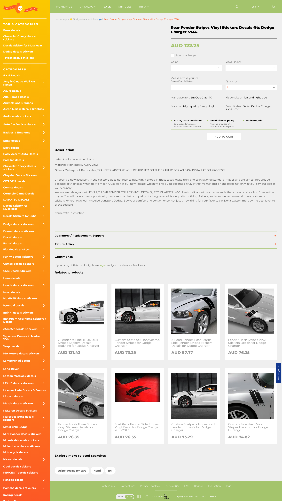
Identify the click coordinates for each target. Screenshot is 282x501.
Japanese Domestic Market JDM (22, 338)
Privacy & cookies (150, 485)
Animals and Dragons (18, 103)
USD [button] (120, 496)
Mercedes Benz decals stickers (18, 418)
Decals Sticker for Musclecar (22, 45)
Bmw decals (11, 30)
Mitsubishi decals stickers (21, 440)
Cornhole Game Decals (18, 193)
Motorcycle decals (15, 452)
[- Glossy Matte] (251, 68)
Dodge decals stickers (18, 51)
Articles (125, 6)
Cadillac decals (13, 160)
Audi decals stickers (17, 116)
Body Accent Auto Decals (20, 154)
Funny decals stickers (18, 256)
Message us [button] (278, 372)
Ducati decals (12, 237)
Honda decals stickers (18, 285)
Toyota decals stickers (18, 57)
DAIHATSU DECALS (16, 199)
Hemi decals (11, 278)
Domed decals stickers (19, 231)
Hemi (97, 470)
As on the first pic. (186, 55)
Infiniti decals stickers (18, 312)
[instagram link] (146, 497)
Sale (107, 6)
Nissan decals (12, 459)
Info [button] (143, 6)
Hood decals (11, 292)
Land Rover (11, 368)
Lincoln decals (13, 396)
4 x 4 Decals (11, 75)
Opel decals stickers (17, 466)
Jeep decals (11, 346)
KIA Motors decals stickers (21, 353)
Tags (228, 485)
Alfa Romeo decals (16, 96)
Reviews (198, 485)
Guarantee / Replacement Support (79, 235)
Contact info (108, 485)
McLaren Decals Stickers (20, 410)
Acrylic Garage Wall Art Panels (19, 83)
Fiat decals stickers (16, 249)
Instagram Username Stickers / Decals (24, 320)
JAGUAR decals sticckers (20, 329)
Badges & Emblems (16, 132)
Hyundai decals (13, 305)
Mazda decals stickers (18, 403)
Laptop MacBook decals (19, 376)
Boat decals (11, 147)
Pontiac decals (13, 479)
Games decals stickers (18, 263)
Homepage (64, 6)
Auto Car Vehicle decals (19, 124)
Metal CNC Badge (15, 427)
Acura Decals (12, 90)
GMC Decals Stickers (17, 270)
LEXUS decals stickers (18, 383)
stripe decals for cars (72, 470)
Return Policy (64, 244)
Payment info (127, 485)
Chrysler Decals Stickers (20, 175)
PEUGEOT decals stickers (20, 472)
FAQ (186, 485)
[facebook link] (139, 497)
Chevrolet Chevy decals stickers (19, 38)
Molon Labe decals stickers (21, 446)
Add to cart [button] (224, 136)
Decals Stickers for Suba (20, 216)
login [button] (103, 265)
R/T (110, 470)
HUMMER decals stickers (20, 298)
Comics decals (13, 187)
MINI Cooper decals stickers (22, 434)
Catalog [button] (87, 6)
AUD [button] (129, 496)
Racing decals (12, 495)
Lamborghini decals (17, 360)
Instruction (214, 485)
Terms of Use (171, 485)
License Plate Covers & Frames (24, 390)
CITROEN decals (14, 181)
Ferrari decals (12, 243)
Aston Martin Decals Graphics (23, 109)
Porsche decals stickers (19, 488)
